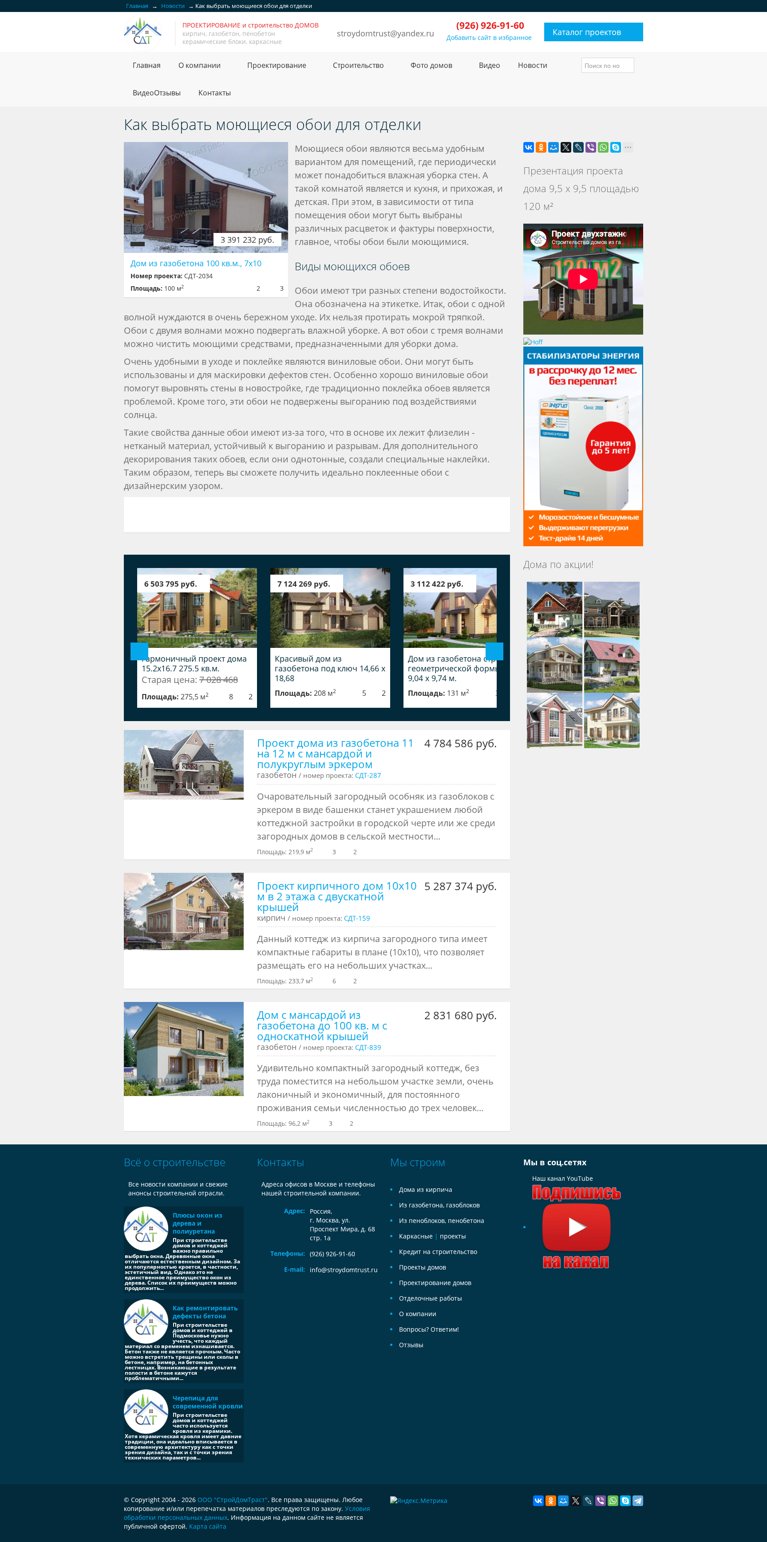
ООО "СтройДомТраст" (233, 1499)
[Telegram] (638, 1500)
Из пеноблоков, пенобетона (441, 1220)
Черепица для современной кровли (208, 1402)
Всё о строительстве (174, 1162)
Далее (494, 651)
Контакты (214, 93)
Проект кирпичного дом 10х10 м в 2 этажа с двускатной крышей (337, 896)
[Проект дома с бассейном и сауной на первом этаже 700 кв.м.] (612, 608)
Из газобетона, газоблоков (439, 1205)
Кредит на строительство (438, 1251)
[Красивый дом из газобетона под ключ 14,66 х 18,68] (330, 608)
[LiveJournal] (578, 147)
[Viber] (590, 147)
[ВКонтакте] (528, 147)
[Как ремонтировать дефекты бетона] (146, 1321)
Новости (532, 65)
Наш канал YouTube (562, 1178)
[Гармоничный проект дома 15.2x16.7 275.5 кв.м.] (197, 608)
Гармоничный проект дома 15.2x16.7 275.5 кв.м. (194, 663)
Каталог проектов (587, 32)
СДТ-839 (368, 1047)
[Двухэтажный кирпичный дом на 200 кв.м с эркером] (554, 719)
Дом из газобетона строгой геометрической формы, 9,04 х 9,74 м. (461, 668)
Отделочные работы (430, 1298)
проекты (453, 1236)
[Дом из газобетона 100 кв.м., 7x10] (206, 197)
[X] (566, 147)
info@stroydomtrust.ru (344, 1270)
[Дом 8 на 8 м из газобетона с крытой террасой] (554, 664)
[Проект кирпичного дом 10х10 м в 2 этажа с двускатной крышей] (184, 911)
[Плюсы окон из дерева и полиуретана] (146, 1229)
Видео (489, 65)
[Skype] (615, 147)
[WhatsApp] (603, 147)
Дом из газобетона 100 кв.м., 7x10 (195, 263)
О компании (417, 1313)
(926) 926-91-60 (332, 1254)
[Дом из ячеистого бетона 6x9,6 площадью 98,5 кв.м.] (612, 719)
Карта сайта (207, 1526)
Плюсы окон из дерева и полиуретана (197, 1223)
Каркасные (416, 1236)
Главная (147, 65)
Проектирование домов (435, 1282)
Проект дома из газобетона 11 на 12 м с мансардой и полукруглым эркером (335, 753)
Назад (139, 651)
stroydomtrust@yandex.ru (385, 33)
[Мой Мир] (553, 147)
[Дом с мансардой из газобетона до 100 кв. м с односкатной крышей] (184, 1049)
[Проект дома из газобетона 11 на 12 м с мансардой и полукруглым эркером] (184, 764)
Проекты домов (422, 1267)
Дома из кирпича (425, 1189)
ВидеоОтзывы (157, 93)
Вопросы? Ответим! (429, 1329)
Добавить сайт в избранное (489, 37)
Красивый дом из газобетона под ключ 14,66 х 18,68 (330, 668)
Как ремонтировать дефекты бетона (205, 1312)
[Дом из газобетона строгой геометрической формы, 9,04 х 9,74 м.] (463, 608)
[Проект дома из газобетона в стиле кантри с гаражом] (554, 608)
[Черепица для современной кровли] (146, 1411)
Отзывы (411, 1345)
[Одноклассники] (541, 147)
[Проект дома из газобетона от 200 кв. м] (612, 664)
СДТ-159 (357, 918)
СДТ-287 (368, 775)
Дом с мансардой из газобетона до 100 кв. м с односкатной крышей (322, 1025)
